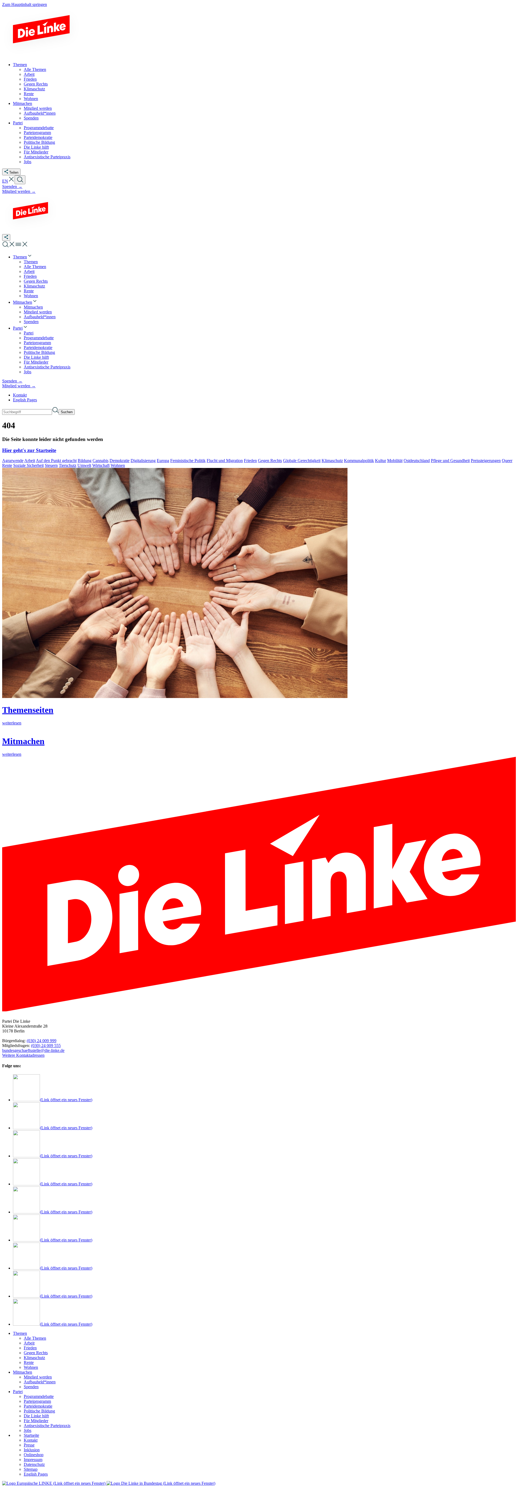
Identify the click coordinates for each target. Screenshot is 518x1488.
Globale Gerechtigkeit (302, 460)
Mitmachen (22, 1372)
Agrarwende (12, 460)
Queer (507, 460)
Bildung (84, 460)
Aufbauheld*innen (40, 1382)
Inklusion (32, 1450)
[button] (11, 181)
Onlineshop (33, 1454)
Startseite (31, 1435)
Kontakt (20, 395)
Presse (29, 1445)
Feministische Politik (188, 460)
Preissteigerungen (486, 460)
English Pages (25, 400)
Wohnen (118, 465)
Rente (7, 465)
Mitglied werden (38, 1377)
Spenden (31, 1386)
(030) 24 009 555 (46, 1045)
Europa (163, 460)
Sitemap (31, 1469)
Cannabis (100, 460)
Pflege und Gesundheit (450, 460)
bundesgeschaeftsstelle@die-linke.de (33, 1050)
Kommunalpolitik (359, 460)
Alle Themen (35, 1338)
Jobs (27, 1430)
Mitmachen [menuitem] (22, 103)
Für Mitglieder (36, 1420)
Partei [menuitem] (18, 123)
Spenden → (12, 186)
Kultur (380, 460)
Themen (20, 1333)
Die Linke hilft (36, 1416)
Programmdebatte (39, 1396)
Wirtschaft (101, 465)
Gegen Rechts (270, 460)
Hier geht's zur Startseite (29, 450)
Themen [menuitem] (20, 64)
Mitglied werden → (19, 191)
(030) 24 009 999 (41, 1040)
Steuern (51, 465)
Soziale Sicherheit (28, 465)
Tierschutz (67, 465)
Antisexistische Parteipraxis (47, 1425)
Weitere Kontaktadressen (23, 1055)
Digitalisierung (143, 460)
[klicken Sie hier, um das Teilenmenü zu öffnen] (6, 237)
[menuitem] (22, 257)
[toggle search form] (20, 179)
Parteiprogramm (37, 1401)
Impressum (33, 1459)
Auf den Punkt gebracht (56, 460)
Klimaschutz (332, 460)
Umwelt (84, 465)
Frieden (250, 460)
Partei (18, 1391)
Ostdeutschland (417, 460)
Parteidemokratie (38, 1406)
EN (5, 181)
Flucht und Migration (225, 460)
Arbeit (29, 460)
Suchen (67, 412)
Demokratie (120, 460)
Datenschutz (34, 1464)
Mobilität (395, 460)
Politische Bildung (39, 1411)
